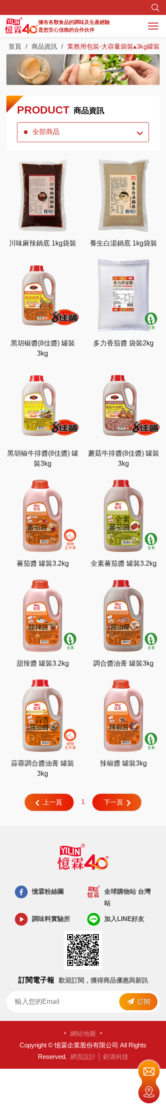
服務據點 (149, 1093)
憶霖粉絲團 (48, 891)
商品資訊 (44, 46)
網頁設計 (83, 1056)
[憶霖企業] (21, 26)
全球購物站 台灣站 (127, 897)
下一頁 (113, 802)
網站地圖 (83, 1033)
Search (155, 7)
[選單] (153, 26)
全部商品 (46, 131)
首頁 (15, 46)
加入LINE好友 (124, 918)
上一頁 (52, 802)
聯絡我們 (149, 1070)
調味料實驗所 (51, 918)
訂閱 (143, 1001)
